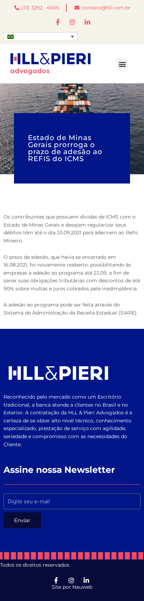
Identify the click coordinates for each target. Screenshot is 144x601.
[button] (122, 64)
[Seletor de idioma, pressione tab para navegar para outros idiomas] (40, 36)
